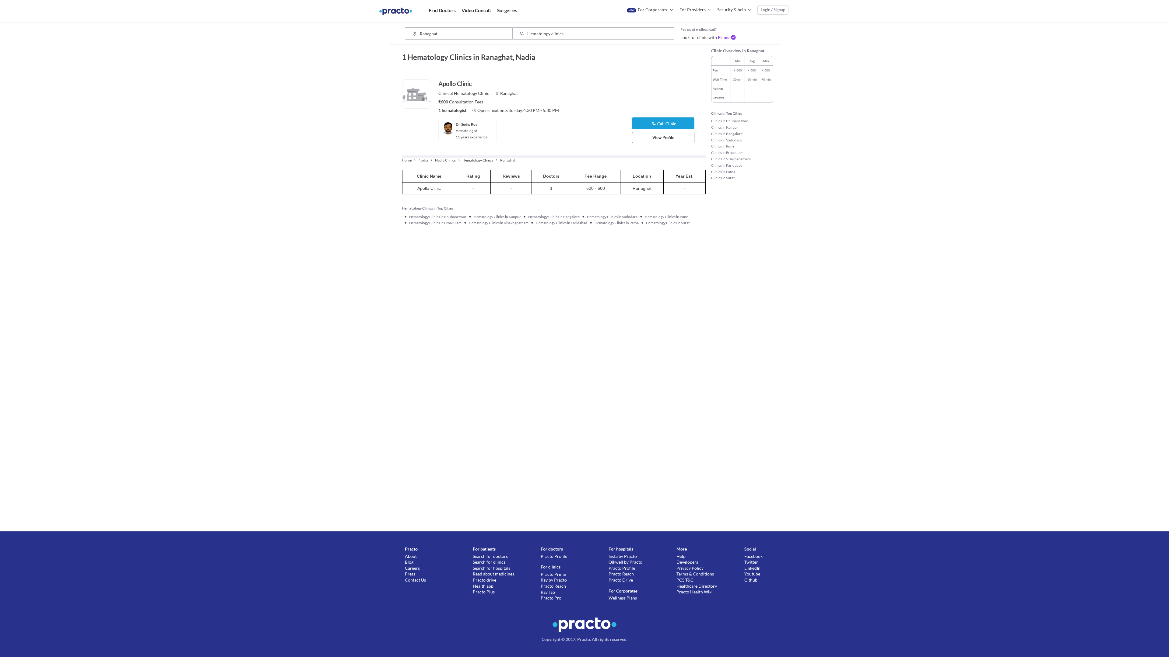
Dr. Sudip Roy (466, 124)
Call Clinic (666, 123)
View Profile (663, 137)
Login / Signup (773, 9)
